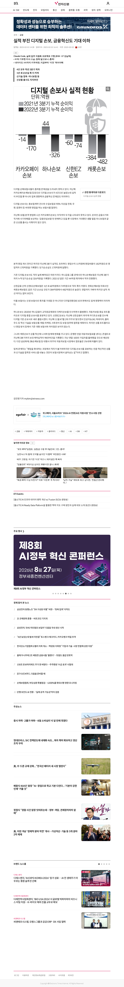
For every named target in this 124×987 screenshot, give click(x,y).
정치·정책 (96, 10)
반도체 (26, 10)
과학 (86, 10)
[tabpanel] (62, 563)
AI (71, 431)
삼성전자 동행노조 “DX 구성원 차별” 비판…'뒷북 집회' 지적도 (43, 609)
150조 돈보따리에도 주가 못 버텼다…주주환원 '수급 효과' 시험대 (45, 664)
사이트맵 (61, 975)
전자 (35, 10)
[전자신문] (62, 3)
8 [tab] (71, 593)
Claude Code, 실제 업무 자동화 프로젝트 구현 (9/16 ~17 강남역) (42, 56)
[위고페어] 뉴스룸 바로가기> (54, 416)
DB (78, 431)
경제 (63, 10)
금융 (21, 35)
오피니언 (109, 10)
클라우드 (52, 431)
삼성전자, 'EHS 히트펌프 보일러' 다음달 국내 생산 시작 (40, 628)
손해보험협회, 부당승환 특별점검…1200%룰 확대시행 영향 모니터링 (47, 683)
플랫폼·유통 (74, 10)
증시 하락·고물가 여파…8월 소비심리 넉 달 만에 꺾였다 (40, 720)
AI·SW (16, 10)
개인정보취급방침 (38, 975)
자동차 (40, 431)
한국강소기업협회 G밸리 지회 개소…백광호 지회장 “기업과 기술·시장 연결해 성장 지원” (55, 646)
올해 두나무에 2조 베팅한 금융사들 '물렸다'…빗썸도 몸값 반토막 (45, 655)
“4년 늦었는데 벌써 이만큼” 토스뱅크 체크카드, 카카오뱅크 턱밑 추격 (46, 637)
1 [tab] (53, 593)
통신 (55, 10)
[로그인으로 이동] (108, 3)
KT (86, 431)
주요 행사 (19, 531)
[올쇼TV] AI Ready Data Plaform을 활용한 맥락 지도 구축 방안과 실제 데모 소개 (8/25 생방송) (56, 505)
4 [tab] (60, 593)
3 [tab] (58, 593)
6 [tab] (65, 593)
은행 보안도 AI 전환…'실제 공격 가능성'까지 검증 (38, 692)
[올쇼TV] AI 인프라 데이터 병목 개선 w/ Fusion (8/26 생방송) (41, 499)
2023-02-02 (72, 47)
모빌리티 (45, 10)
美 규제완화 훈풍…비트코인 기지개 (32, 618)
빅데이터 (29, 431)
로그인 (16, 975)
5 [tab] (63, 593)
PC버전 (71, 975)
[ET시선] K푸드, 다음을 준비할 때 (31, 673)
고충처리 (51, 975)
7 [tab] (68, 593)
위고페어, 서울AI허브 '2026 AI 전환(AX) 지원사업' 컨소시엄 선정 (72, 413)
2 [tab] (55, 593)
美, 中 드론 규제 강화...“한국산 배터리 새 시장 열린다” (40, 766)
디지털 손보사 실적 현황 (92, 196)
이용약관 (25, 975)
